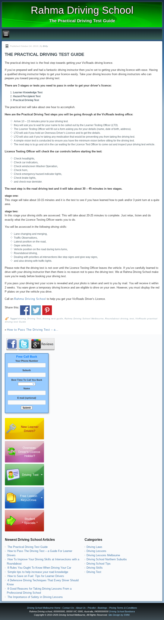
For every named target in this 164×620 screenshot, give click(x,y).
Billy (45, 46)
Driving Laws (94, 547)
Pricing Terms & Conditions (123, 608)
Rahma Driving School (82, 10)
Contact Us (68, 608)
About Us (81, 608)
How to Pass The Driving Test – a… (33, 329)
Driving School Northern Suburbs (106, 559)
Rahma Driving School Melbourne (84, 318)
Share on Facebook (25, 310)
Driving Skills (94, 567)
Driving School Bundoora (122, 611)
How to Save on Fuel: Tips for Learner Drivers (35, 576)
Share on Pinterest (47, 310)
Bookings (102, 608)
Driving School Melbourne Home (43, 608)
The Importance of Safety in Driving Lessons (35, 597)
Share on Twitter (36, 310)
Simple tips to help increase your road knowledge (37, 572)
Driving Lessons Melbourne (103, 555)
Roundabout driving (116, 318)
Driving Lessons (96, 551)
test (132, 318)
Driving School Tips (98, 563)
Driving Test (34, 318)
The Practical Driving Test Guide (27, 547)
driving (22, 318)
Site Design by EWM (118, 615)
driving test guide (52, 318)
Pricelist (92, 608)
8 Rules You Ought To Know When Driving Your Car (39, 567)
